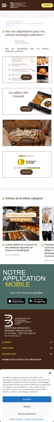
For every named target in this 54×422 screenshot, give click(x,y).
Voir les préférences (27, 414)
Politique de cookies (16, 419)
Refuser (27, 406)
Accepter (27, 399)
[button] (50, 372)
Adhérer (47, 5)
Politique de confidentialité (34, 419)
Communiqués (17, 22)
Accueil (7, 22)
